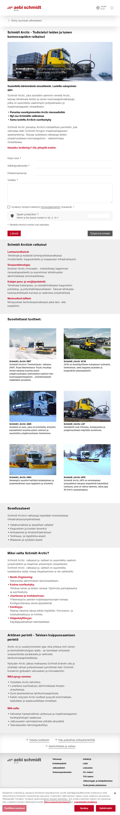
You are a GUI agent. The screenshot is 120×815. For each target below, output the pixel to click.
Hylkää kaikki (106, 808)
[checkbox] (9, 207)
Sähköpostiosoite (19, 166)
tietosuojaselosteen (50, 207)
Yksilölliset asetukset (14, 808)
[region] (60, 801)
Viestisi (13, 180)
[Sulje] (115, 793)
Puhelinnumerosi (17, 173)
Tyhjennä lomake (100, 233)
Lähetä (14, 233)
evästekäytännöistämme (85, 802)
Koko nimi (14, 158)
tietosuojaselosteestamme (57, 802)
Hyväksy (84, 808)
